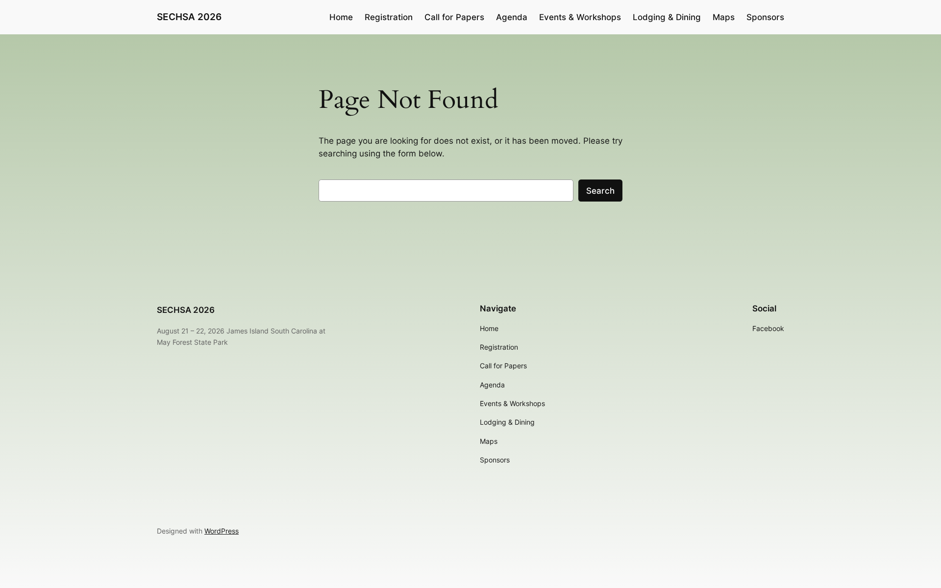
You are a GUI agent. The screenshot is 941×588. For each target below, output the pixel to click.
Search (600, 191)
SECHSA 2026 (189, 17)
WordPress (221, 531)
